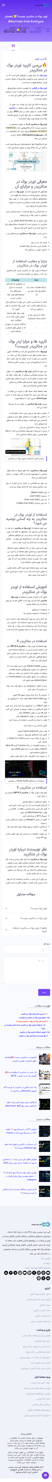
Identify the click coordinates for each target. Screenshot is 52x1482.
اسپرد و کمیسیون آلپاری (40, 1294)
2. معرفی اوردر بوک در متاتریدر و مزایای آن (33, 1018)
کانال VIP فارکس (43, 1399)
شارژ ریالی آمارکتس (42, 1341)
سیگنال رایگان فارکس (41, 1404)
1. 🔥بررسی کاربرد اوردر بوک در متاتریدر (34, 1014)
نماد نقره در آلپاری (42, 1316)
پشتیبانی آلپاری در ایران (40, 1321)
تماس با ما (45, 1258)
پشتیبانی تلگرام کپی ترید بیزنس (37, 1267)
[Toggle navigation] (3, 5)
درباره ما (47, 1263)
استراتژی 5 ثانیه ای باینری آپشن (37, 1415)
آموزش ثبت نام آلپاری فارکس (38, 1299)
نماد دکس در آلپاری (42, 1310)
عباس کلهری (39, 59)
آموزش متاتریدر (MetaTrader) (35, 30)
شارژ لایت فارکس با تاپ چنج (38, 1352)
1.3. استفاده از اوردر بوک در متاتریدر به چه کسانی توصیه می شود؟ (24, 1027)
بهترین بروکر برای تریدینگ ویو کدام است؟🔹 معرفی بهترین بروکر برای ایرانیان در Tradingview (20, 1176)
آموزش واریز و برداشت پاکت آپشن (36, 1335)
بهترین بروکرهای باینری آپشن (38, 1393)
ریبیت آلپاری (45, 1305)
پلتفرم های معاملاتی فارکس (38, 1410)
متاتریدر (12, 108)
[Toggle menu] (45, 1475)
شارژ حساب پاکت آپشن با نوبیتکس (35, 1368)
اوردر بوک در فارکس (39, 88)
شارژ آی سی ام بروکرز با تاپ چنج (36, 1346)
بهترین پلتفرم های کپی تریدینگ (36, 1388)
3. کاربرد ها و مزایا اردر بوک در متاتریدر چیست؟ (32, 1021)
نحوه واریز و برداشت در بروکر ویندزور (35, 1357)
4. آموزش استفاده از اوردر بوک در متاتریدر (34, 1032)
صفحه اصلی (47, 30)
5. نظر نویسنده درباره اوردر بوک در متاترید (33, 1036)
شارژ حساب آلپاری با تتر (40, 1363)
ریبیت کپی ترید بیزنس (40, 1382)
